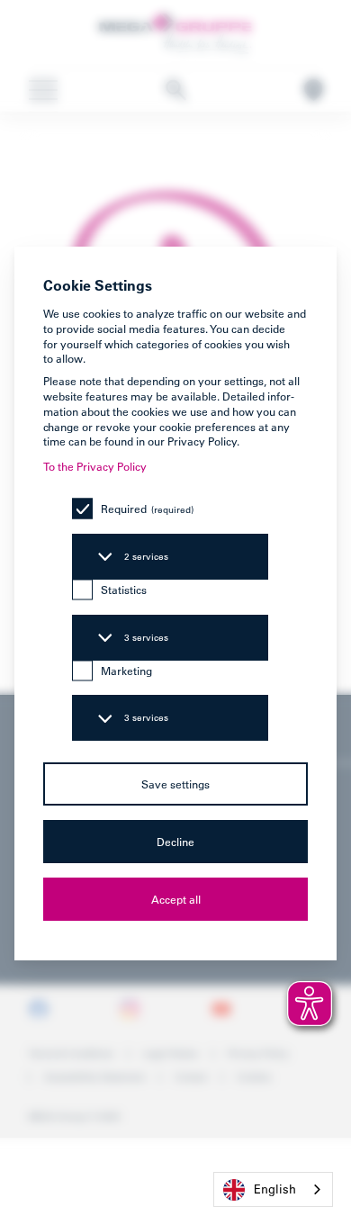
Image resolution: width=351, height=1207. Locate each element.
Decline (175, 841)
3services (146, 638)
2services (146, 557)
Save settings (175, 784)
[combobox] (273, 1189)
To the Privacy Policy (95, 466)
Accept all (176, 899)
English (275, 1188)
